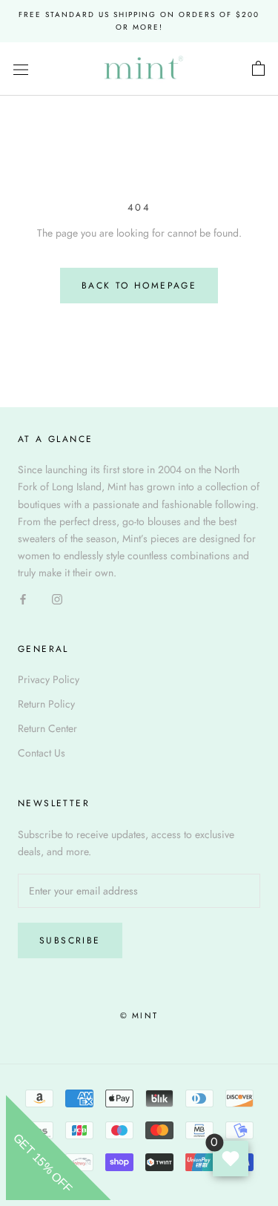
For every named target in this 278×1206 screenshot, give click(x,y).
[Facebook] (23, 598)
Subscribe (70, 940)
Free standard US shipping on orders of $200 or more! (139, 21)
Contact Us (41, 752)
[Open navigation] (20, 69)
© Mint (139, 1015)
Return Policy (46, 703)
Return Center (47, 728)
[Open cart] (258, 69)
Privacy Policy (48, 679)
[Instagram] (57, 598)
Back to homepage (139, 285)
